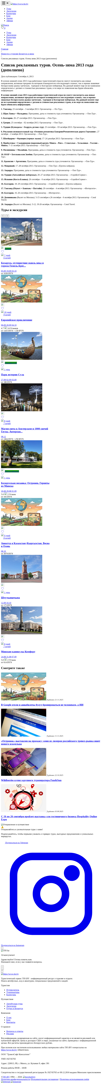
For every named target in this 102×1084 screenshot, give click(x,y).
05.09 (3, 271)
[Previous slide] (3, 216)
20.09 (9, 325)
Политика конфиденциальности (15, 1079)
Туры (8, 9)
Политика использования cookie (74, 1079)
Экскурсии (11, 11)
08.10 (3, 551)
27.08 (3, 380)
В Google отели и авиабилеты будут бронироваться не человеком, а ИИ (42, 704)
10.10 (8, 603)
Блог (8, 16)
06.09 (3, 325)
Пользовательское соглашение (44, 1079)
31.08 (9, 657)
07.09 (14, 657)
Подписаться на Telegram (16, 843)
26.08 (3, 491)
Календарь (11, 13)
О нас (9, 1017)
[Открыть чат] (2, 967)
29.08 (9, 491)
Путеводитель (12, 990)
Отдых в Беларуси (14, 1008)
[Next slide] (7, 216)
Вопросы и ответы (14, 1031)
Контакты (10, 1022)
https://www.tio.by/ (9, 1050)
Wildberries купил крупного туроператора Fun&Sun (31, 780)
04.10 (14, 325)
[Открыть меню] (5, 3)
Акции (9, 18)
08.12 (3, 437)
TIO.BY (6, 1077)
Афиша (9, 20)
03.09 (14, 380)
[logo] (19, 4)
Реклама (10, 1034)
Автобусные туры (14, 1004)
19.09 (9, 271)
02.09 (9, 380)
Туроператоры (12, 992)
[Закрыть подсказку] (2, 948)
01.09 (14, 491)
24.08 (3, 657)
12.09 (3, 603)
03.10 (14, 271)
